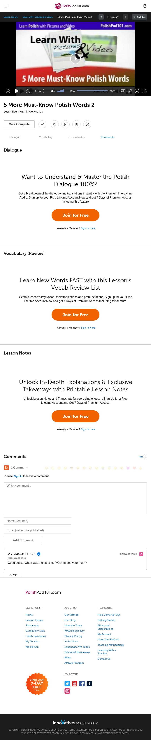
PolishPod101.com (98, 730)
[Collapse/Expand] (75, 456)
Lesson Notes (77, 137)
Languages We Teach (77, 646)
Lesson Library (11, 17)
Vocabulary (45, 137)
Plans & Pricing (73, 636)
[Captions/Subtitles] (122, 91)
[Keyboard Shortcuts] (144, 91)
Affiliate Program (74, 662)
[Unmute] (52, 91)
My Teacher (32, 641)
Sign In (18, 476)
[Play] (17, 91)
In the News (71, 641)
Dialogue (15, 137)
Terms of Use (134, 730)
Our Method (71, 614)
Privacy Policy (117, 730)
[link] (101, 17)
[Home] (72, 8)
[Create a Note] (66, 124)
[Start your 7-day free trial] (37, 684)
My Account (104, 634)
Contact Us (104, 658)
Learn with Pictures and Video (38, 17)
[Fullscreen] (130, 91)
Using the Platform (108, 639)
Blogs (67, 657)
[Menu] (6, 6)
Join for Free (76, 215)
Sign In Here (88, 228)
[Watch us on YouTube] (75, 683)
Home (29, 614)
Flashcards (32, 625)
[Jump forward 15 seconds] (28, 91)
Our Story (70, 620)
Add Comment (23, 540)
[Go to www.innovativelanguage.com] (75, 722)
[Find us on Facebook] (82, 683)
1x (40, 91)
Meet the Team (73, 625)
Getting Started (106, 620)
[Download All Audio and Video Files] (87, 124)
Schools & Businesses (77, 652)
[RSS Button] (6, 467)
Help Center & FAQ (109, 614)
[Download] (137, 91)
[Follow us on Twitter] (67, 683)
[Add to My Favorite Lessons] (55, 124)
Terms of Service (113, 733)
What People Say (74, 630)
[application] (75, 59)
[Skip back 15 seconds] (7, 91)
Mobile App (32, 646)
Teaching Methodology (111, 644)
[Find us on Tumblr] (89, 683)
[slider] (60, 91)
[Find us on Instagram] (67, 691)
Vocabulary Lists (35, 630)
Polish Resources (36, 636)
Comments (107, 137)
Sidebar (141, 17)
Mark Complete (19, 124)
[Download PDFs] (76, 124)
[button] (145, 6)
